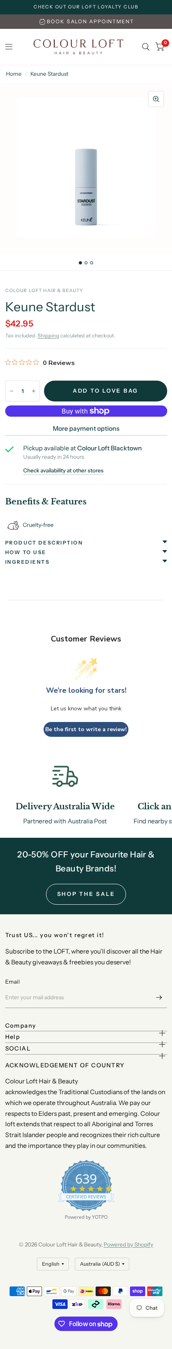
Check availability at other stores (63, 471)
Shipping (48, 336)
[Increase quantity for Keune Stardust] (34, 391)
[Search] (145, 47)
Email (12, 981)
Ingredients (27, 562)
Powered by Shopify (128, 1244)
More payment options (86, 428)
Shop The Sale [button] (86, 894)
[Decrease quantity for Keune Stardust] (12, 391)
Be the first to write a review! (86, 729)
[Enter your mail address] (159, 997)
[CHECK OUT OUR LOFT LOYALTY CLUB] (86, 7)
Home (14, 74)
